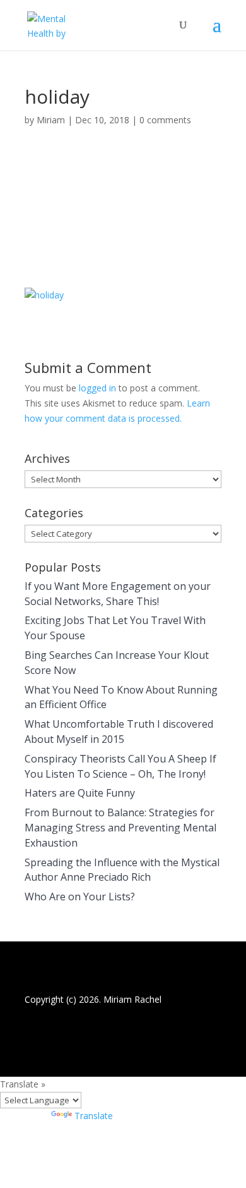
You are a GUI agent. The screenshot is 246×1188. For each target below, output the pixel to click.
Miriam (51, 120)
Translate (93, 1116)
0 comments (165, 120)
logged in (97, 388)
